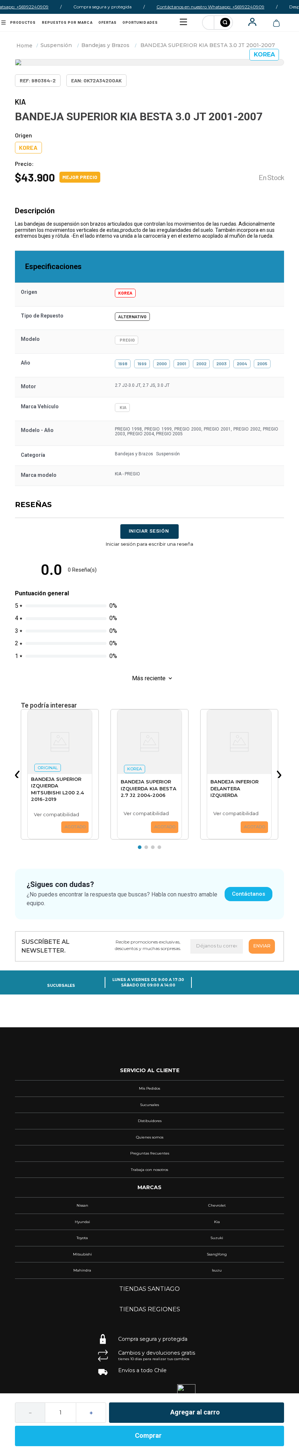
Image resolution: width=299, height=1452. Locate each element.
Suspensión (56, 45)
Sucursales (61, 985)
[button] (18, 774)
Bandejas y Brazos (105, 45)
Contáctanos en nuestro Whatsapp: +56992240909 (202, 6)
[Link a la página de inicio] (24, 45)
